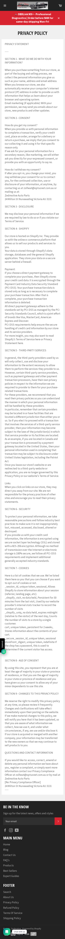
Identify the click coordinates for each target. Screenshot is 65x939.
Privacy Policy (11, 902)
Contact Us (9, 855)
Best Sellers (10, 871)
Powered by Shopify (31, 928)
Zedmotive (16, 928)
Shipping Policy (12, 918)
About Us (8, 897)
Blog (5, 849)
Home (6, 844)
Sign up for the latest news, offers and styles (28, 813)
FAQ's (6, 860)
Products (8, 865)
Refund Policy (11, 907)
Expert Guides (11, 876)
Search (7, 892)
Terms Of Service (12, 913)
